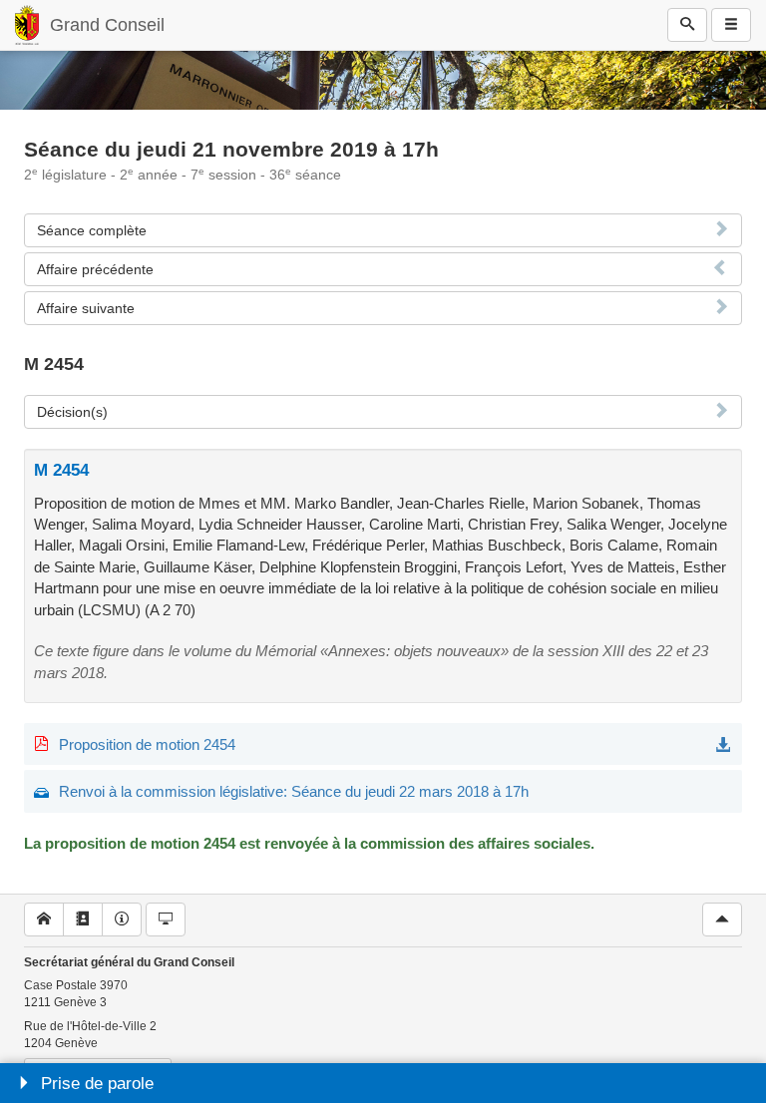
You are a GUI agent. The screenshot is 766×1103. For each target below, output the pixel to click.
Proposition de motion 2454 (147, 744)
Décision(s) (72, 412)
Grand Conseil (107, 25)
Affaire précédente (95, 269)
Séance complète (92, 230)
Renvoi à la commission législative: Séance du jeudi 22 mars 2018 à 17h (294, 791)
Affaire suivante (86, 308)
